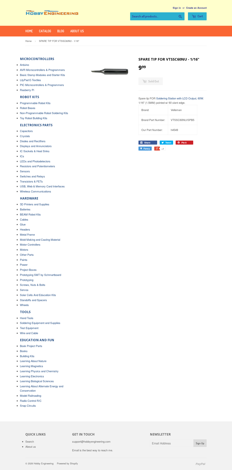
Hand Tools (26, 318)
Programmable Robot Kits (35, 103)
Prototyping (26, 280)
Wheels (24, 305)
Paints (23, 260)
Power (24, 264)
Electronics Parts (36, 125)
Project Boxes (28, 270)
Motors (24, 249)
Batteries (25, 209)
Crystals (25, 136)
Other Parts (27, 254)
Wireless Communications (35, 191)
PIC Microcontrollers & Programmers (42, 85)
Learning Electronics (32, 376)
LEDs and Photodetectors (35, 161)
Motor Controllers (30, 244)
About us (77, 31)
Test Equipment (29, 328)
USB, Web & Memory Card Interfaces (42, 186)
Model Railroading (30, 395)
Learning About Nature (33, 361)
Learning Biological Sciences (37, 381)
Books (24, 351)
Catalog (45, 31)
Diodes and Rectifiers (32, 141)
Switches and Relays (32, 176)
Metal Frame (27, 234)
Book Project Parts (31, 346)
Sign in (177, 7)
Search (29, 441)
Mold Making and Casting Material (40, 239)
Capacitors (26, 131)
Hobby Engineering (43, 463)
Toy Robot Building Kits (33, 118)
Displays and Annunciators (36, 146)
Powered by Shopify (67, 463)
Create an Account (196, 7)
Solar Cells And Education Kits (38, 295)
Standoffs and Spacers (33, 300)
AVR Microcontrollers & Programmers (42, 70)
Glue (23, 224)
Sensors (25, 171)
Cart (200, 16)
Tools (25, 312)
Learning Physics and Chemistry (39, 371)
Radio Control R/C (31, 401)
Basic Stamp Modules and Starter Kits (42, 75)
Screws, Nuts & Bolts (32, 285)
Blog (60, 31)
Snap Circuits (28, 405)
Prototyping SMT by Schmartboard (40, 275)
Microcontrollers (37, 59)
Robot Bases (27, 108)
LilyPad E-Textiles (30, 80)
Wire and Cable (29, 333)
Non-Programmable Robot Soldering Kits (44, 113)
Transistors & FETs (31, 181)
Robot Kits (29, 97)
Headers (25, 229)
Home (29, 31)
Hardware (29, 198)
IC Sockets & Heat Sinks (34, 151)
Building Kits (27, 356)
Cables (24, 219)
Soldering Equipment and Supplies (40, 323)
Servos (24, 290)
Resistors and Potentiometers (37, 166)
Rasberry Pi (27, 90)
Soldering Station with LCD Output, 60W (179, 98)
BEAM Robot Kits (30, 214)
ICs (22, 156)
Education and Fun (37, 340)
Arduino (24, 65)
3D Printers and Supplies (34, 204)
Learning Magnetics (31, 366)
